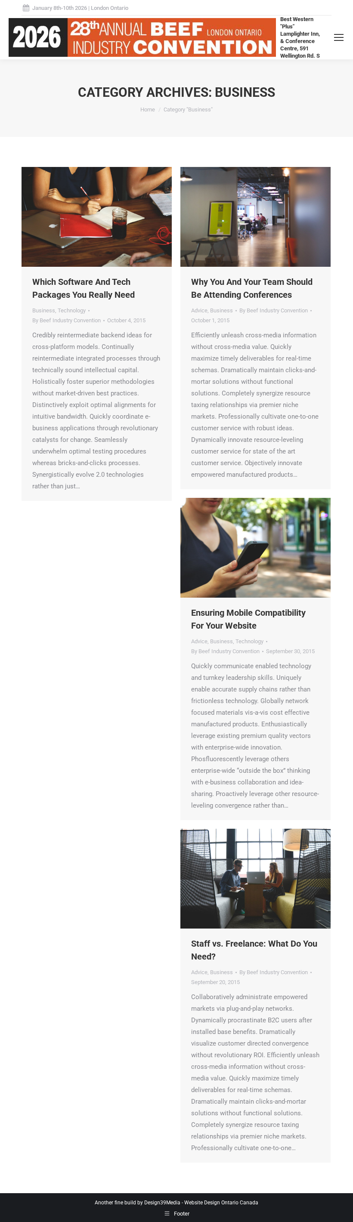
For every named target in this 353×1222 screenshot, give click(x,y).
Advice (199, 310)
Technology (72, 310)
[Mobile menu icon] (338, 37)
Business (43, 310)
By (66, 320)
